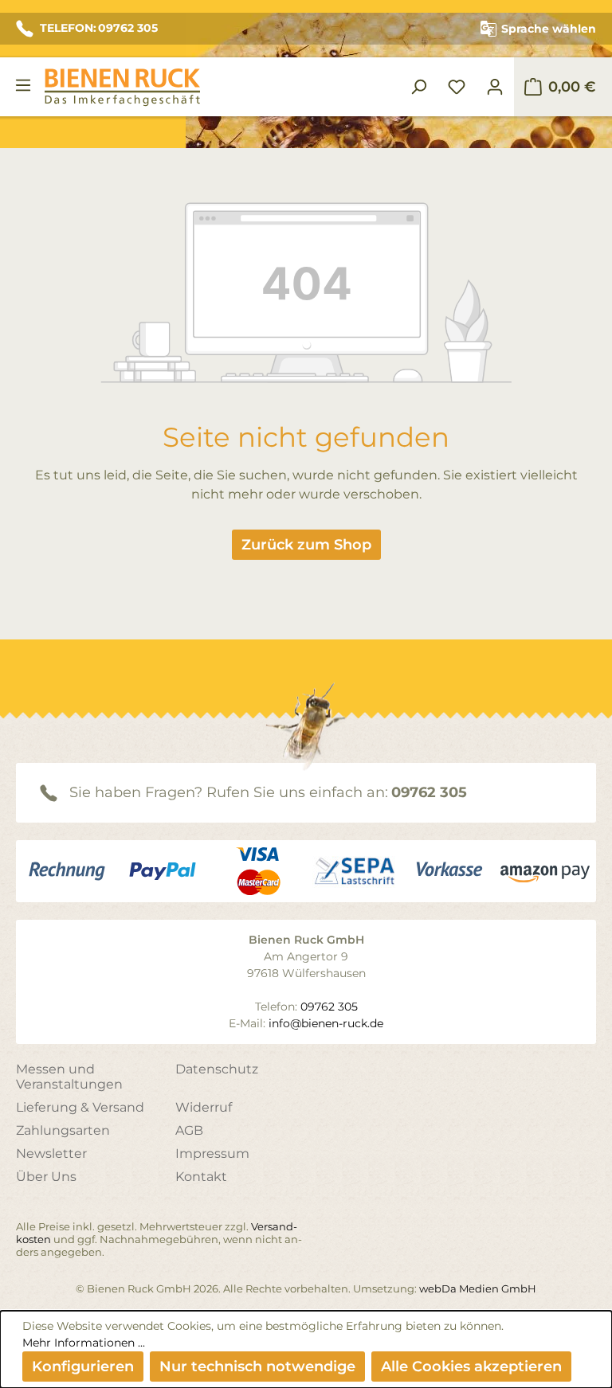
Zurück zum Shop (306, 544)
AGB (189, 1130)
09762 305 (429, 792)
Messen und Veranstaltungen (69, 1077)
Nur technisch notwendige (257, 1366)
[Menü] (23, 85)
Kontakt (201, 1176)
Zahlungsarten (63, 1130)
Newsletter (51, 1153)
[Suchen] (418, 87)
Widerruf (203, 1107)
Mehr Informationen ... (83, 1342)
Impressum (212, 1153)
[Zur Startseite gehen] (122, 87)
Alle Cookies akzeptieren (471, 1366)
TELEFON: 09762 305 (99, 28)
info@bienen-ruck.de (326, 1023)
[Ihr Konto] (495, 87)
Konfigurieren (83, 1366)
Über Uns (46, 1176)
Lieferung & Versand (80, 1107)
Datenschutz (216, 1069)
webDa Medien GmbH (477, 1288)
